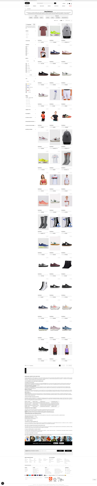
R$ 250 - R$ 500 (28, 103)
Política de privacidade (58, 470)
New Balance (31, 365)
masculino (36, 17)
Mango (30, 459)
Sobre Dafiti (46, 469)
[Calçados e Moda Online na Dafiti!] (27, 3)
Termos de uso (35, 473)
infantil (41, 17)
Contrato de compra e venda (59, 471)
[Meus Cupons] (68, 3)
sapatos (47, 17)
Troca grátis (68, 471)
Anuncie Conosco (57, 473)
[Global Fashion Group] (46, 475)
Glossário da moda (35, 472)
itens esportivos (65, 17)
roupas (52, 17)
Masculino (68, 450)
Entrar (64, 3)
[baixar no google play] (61, 443)
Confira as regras (61, 484)
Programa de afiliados (58, 469)
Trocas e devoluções (36, 470)
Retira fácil (68, 473)
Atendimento (34, 469)
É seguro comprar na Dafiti (58, 472)
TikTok (25, 471)
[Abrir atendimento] (2, 483)
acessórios (58, 17)
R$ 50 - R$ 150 (28, 100)
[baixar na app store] (55, 443)
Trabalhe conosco (47, 471)
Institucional (46, 470)
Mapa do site (35, 471)
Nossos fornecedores (48, 472)
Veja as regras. (39, 453)
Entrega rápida (69, 470)
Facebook (26, 469)
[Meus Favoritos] (69, 3)
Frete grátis (68, 469)
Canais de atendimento (68, 0)
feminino (30, 17)
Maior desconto (68, 20)
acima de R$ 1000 (28, 106)
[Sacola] (71, 3)
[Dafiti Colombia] (65, 475)
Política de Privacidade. (62, 453)
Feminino (60, 450)
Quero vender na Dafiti (48, 473)
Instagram (26, 470)
